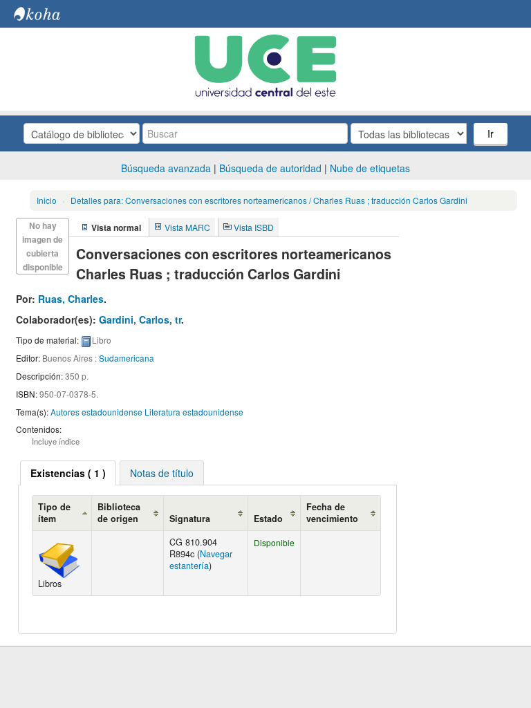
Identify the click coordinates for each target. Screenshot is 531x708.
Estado (268, 518)
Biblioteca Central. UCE (48, 14)
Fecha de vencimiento (332, 513)
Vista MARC (187, 227)
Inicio (47, 200)
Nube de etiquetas (370, 168)
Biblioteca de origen (118, 513)
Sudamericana (126, 358)
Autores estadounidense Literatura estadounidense (146, 412)
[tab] (68, 472)
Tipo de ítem (54, 513)
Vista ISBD (254, 227)
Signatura (189, 518)
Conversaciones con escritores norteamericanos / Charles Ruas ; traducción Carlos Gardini (269, 200)
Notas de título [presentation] (162, 473)
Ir (490, 133)
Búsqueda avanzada (166, 168)
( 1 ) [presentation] (68, 473)
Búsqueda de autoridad (270, 168)
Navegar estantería (200, 560)
